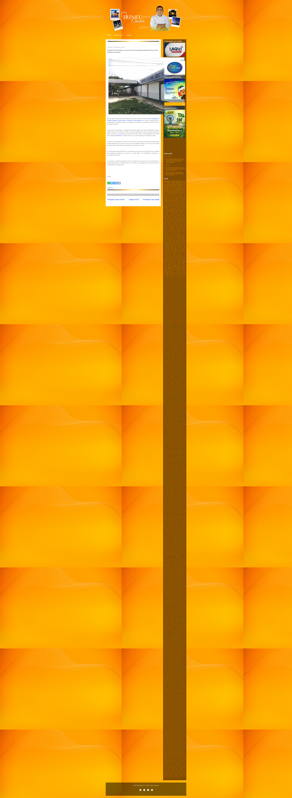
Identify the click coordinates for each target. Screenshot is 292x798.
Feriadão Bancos (173, 491)
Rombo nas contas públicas (175, 694)
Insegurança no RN (168, 206)
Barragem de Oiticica (174, 384)
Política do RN (181, 195)
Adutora (177, 357)
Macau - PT (169, 557)
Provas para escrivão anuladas (179, 671)
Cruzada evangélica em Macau (169, 443)
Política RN (167, 204)
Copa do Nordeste (181, 432)
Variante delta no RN (176, 332)
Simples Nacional (167, 713)
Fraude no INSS (182, 299)
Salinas (177, 325)
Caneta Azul (179, 399)
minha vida (166, 337)
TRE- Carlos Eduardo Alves (175, 722)
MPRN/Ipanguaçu (177, 554)
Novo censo (180, 586)
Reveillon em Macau (175, 693)
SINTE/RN (169, 325)
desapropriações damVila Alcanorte (171, 759)
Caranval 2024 (167, 403)
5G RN (182, 277)
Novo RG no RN (173, 586)
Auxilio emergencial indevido (173, 376)
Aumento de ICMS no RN (169, 372)
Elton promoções (167, 472)
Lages (165, 306)
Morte (181, 224)
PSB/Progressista (172, 621)
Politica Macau (170, 648)
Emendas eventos (181, 473)
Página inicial (134, 199)
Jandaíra (183, 264)
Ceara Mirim (180, 412)
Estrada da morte (174, 297)
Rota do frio (166, 695)
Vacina (165, 332)
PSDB (167, 203)
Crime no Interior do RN (173, 440)
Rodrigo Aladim (179, 323)
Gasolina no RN (174, 238)
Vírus (169, 752)
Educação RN (172, 190)
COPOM (171, 392)
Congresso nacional (180, 233)
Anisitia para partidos (168, 363)
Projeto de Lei (176, 667)
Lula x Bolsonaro (171, 547)
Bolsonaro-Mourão (174, 389)
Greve (173, 199)
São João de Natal (167, 720)
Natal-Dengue (178, 581)
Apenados (178, 364)
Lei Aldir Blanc (166, 539)
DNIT (174, 445)
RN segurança (167, 319)
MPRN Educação (173, 553)
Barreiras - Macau (180, 385)
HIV (175, 263)
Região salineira (168, 196)
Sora (184, 714)
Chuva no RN (182, 254)
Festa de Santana (171, 493)
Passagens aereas (181, 627)
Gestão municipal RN (172, 510)
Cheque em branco (167, 416)
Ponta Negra (179, 652)
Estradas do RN (182, 478)
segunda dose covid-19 (178, 769)
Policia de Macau (179, 647)
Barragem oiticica (170, 385)
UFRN (178, 200)
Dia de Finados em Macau (176, 454)
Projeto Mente (170, 667)
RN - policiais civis (167, 675)
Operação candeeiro (168, 607)
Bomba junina (180, 389)
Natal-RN (178, 190)
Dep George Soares (181, 259)
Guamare (176, 303)
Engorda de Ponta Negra (175, 296)
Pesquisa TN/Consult (170, 639)
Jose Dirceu (172, 531)
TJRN (181, 214)
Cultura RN (180, 290)
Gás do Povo (169, 304)
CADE (180, 282)
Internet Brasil (177, 264)
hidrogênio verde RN (171, 762)
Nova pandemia (173, 585)
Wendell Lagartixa (181, 752)
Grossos (172, 303)
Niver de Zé (166, 584)
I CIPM (184, 518)
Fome (165, 500)
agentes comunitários (168, 755)
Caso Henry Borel (167, 410)
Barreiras (175, 385)
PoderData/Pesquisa (176, 317)
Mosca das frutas (182, 577)
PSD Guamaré (179, 621)
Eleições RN (183, 471)
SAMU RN (180, 699)
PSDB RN (171, 197)
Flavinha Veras (170, 499)
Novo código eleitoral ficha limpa (174, 587)
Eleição (179, 215)
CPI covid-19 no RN (181, 252)
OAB (184, 243)
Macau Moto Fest (172, 310)
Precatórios (171, 270)
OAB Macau (177, 313)
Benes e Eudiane (174, 386)
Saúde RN (166, 200)
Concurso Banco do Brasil (174, 424)
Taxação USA (177, 725)
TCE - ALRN (171, 721)
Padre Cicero (176, 624)
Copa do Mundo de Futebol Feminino (171, 432)
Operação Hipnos (167, 599)
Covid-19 (178, 186)
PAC (181, 313)
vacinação (166, 276)
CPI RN (174, 220)
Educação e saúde (167, 467)
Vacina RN (176, 247)
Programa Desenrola (172, 666)
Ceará (184, 208)
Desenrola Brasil (178, 221)
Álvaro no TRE (182, 772)
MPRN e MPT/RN (170, 554)
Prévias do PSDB (174, 672)
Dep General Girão (171, 450)
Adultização (173, 357)
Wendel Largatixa (174, 752)
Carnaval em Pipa (171, 406)
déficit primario (166, 760)
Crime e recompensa (175, 438)
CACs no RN (170, 390)
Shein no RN (177, 329)
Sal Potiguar (180, 701)
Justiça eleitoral (182, 305)
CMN (174, 391)
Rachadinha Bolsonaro (168, 679)
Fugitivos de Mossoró (174, 504)
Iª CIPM (167, 305)
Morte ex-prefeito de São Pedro (173, 577)
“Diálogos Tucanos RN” (168, 774)
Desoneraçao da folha (176, 453)
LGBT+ (179, 533)
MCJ (184, 223)
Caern (170, 186)
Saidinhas (176, 701)
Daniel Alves (171, 291)
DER (168, 291)
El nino (180, 467)
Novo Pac (166, 313)
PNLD (168, 620)
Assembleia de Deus (181, 369)
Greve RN (177, 194)
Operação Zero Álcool (180, 606)
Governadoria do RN (175, 302)
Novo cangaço (180, 243)
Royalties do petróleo (168, 698)
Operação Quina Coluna (180, 604)
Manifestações (175, 564)
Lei (170, 265)
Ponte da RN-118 (174, 653)
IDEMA (169, 264)
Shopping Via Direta (179, 711)
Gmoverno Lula (182, 511)
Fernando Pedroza (179, 491)
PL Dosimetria (169, 619)
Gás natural (173, 517)
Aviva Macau (172, 378)
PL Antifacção (168, 268)
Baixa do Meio (182, 380)
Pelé (178, 316)
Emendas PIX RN (173, 472)
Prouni (171, 245)
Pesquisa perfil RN (174, 640)
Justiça (175, 223)
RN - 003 (179, 674)
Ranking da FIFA (176, 680)
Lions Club (176, 545)
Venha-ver (172, 333)
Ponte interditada (182, 653)
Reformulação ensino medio (176, 686)
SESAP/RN (166, 272)
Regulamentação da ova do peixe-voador (172, 688)
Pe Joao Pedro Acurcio (173, 631)
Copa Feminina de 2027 (176, 431)
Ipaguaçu (171, 527)
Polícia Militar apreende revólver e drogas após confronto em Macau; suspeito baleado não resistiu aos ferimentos (175, 169)
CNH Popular (177, 391)
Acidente (171, 278)
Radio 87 (183, 679)
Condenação (183, 427)
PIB (175, 617)
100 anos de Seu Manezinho (176, 339)
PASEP (169, 612)
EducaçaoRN (170, 465)
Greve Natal (180, 513)
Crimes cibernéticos (181, 440)
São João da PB (180, 718)
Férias (184, 505)
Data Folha (176, 291)
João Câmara (171, 223)
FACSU (168, 480)
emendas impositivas (173, 760)
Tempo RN (175, 273)
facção (184, 760)
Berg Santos (179, 386)
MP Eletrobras (174, 551)
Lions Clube (180, 545)
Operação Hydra (174, 599)
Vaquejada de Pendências (169, 742)
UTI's (182, 735)
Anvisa (184, 363)
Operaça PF (171, 267)
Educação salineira (175, 467)
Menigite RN (171, 568)
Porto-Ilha (173, 655)
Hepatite (165, 518)
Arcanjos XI (171, 366)
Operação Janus (174, 600)
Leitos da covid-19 (182, 544)
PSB (165, 244)
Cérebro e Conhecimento (180, 444)
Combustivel (179, 220)
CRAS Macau (167, 253)
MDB (173, 265)
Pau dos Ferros (177, 225)
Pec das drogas (167, 632)
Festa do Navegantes (178, 494)
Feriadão (167, 491)
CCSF (184, 390)
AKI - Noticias (182, 349)
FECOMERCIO (175, 480)
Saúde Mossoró (176, 705)
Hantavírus (179, 517)
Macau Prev (180, 559)
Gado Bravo (176, 506)
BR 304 (171, 220)
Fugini (168, 504)
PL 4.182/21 (181, 618)
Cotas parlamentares (181, 437)
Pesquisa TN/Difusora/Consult (180, 639)
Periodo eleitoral (179, 634)
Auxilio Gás (166, 251)
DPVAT (182, 445)
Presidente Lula (182, 660)
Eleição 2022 (173, 192)
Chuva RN (177, 416)
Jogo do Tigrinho (172, 305)
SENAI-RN (167, 700)
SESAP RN (183, 199)
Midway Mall (172, 570)
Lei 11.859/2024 (181, 537)
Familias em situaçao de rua (175, 485)
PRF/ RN (172, 620)
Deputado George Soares (168, 451)
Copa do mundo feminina (172, 256)
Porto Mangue (182, 654)
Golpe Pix (168, 512)
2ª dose (177, 344)
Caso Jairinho (173, 410)
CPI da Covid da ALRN (172, 283)
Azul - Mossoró (178, 378)
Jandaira (176, 212)
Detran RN (170, 194)
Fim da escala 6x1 (176, 299)
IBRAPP (173, 304)
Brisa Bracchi (177, 232)
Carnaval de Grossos (168, 405)
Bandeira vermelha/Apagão (169, 383)
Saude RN (179, 207)
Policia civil (171, 207)
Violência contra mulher (172, 748)
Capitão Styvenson (181, 400)
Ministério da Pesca (168, 573)
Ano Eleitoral (180, 363)
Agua (184, 358)
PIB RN (177, 617)
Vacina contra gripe (174, 739)
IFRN (173, 189)
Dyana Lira (172, 236)
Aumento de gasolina (168, 373)
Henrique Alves (170, 216)
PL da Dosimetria (170, 225)
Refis (171, 685)
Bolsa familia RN (173, 282)
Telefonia (169, 726)
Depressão (177, 450)
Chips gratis (173, 416)
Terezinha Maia (167, 727)
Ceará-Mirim (170, 215)
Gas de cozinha (167, 507)
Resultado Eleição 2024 (171, 691)
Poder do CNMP (170, 646)
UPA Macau (177, 735)
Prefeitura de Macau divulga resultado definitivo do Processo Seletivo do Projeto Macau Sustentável (174, 173)
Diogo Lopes (177, 456)
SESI (170, 700)
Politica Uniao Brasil (181, 648)
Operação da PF (175, 607)
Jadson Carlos (166, 530)
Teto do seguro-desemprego (171, 728)
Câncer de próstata (167, 444)
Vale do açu (183, 741)
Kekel (168, 533)
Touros (172, 247)
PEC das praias (180, 614)
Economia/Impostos (167, 464)
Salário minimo (172, 702)
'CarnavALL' (183, 338)
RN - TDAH (183, 674)
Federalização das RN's (174, 486)
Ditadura (176, 457)
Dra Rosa (166, 460)
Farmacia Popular (181, 261)
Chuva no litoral (182, 416)
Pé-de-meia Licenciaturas (170, 673)
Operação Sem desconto (180, 267)
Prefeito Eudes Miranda (180, 658)
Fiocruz (179, 498)
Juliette (178, 239)
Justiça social (167, 265)
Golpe (165, 512)
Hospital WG (176, 518)
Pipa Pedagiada (182, 641)
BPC (171, 379)
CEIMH (167, 391)
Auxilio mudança (182, 376)
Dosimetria (177, 459)
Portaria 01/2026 (167, 654)
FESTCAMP (181, 480)
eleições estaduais (182, 336)
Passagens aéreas (167, 628)
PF (179, 198)
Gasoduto (172, 507)
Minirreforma (183, 571)
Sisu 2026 (178, 713)
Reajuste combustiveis (181, 681)
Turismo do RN (180, 734)
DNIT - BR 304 (178, 445)
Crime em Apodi (182, 438)
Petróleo (165, 317)
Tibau (170, 330)
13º (180, 230)
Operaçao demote (174, 592)
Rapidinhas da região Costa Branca (172, 246)
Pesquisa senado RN (181, 640)
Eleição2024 (174, 471)
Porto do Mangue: (167, 655)
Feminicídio (166, 298)
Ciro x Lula (179, 420)
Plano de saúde (175, 644)
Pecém (173, 632)
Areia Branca (178, 182)
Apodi (184, 207)
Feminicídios (171, 298)
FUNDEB (172, 211)
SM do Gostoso (176, 700)
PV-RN (167, 624)
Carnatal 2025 (173, 285)
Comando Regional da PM (177, 423)
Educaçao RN (182, 196)
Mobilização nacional (170, 574)
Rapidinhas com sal (179, 319)
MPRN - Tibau (178, 552)
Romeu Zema (182, 694)
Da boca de (166, 259)
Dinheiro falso (171, 456)
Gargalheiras (181, 506)
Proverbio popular (167, 672)
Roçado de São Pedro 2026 (176, 324)
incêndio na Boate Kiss (180, 762)
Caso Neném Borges (179, 410)
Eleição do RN (175, 470)
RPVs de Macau (182, 678)
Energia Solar (166, 296)
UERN (179, 204)
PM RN (175, 619)
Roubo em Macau (172, 695)
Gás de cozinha (181, 205)
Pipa (178, 641)
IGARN (168, 239)
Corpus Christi (182, 433)
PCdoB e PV (176, 612)
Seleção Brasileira (179, 707)
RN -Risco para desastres (175, 675)
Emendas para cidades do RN (170, 474)
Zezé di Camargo (172, 754)
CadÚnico (174, 253)
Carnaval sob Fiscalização (180, 406)
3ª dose (165, 345)
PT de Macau (182, 206)
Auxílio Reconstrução (181, 377)
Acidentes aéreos (170, 356)
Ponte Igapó (168, 653)
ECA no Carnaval (177, 460)
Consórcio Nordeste (176, 255)
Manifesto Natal (182, 564)
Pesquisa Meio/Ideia (170, 638)
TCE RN (179, 721)
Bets (184, 251)
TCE (170, 200)
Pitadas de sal (170, 317)
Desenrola (183, 292)
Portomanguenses (178, 655)
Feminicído (173, 490)
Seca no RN (172, 326)
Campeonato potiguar (173, 398)
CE (182, 232)
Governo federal (181, 238)
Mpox (168, 243)
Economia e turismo (180, 463)
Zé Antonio (178, 754)
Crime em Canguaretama (169, 439)
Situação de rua (177, 714)
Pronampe (170, 668)
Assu (181, 200)
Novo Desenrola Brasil (181, 585)
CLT (171, 391)
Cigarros (183, 419)
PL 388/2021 (176, 618)
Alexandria (166, 360)
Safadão (173, 325)
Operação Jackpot (167, 600)
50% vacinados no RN (178, 345)
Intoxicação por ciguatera (172, 525)
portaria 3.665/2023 (179, 767)
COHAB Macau (167, 392)
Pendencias (182, 194)
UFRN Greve (166, 735)
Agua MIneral (167, 248)
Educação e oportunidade (180, 466)
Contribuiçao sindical (181, 430)
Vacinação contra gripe (170, 740)
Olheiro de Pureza (177, 591)
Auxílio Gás (175, 377)
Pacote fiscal (171, 624)
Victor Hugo (176, 747)
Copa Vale (183, 431)
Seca (181, 705)
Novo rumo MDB (180, 588)
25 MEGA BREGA (172, 344)
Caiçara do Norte (181, 253)
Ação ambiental (167, 379)
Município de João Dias (175, 579)
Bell (184, 385)
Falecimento (177, 483)
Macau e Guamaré (178, 216)
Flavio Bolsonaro (182, 499)
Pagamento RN (182, 624)
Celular (184, 285)
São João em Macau (175, 720)
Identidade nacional (179, 520)
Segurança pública (175, 228)
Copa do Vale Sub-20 (168, 433)
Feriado (180, 490)
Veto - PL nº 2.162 (181, 746)
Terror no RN (179, 727)
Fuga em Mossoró (176, 262)
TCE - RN (176, 721)
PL (184, 617)
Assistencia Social (167, 370)
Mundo (184, 578)
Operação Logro (169, 601)
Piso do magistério (170, 227)
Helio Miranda (179, 222)
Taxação (173, 725)
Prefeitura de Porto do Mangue (173, 660)
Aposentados (172, 365)
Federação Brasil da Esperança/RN (171, 487)
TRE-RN (167, 330)
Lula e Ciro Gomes (179, 546)
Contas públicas (174, 430)
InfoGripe (166, 524)
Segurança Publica (177, 706)
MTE (181, 554)
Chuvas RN (175, 196)
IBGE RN (180, 211)
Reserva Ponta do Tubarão (172, 323)
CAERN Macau (181, 197)
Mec (178, 199)
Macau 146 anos (167, 558)
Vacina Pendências (167, 739)
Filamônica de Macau (178, 497)
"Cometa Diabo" (171, 338)
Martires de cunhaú (173, 566)
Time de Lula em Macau (181, 728)
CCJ (182, 390)
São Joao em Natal (167, 718)
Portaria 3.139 (173, 654)
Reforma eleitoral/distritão (180, 685)
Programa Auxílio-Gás (173, 665)
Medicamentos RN (170, 567)
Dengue (174, 191)
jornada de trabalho (172, 765)
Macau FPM (183, 558)
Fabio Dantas (182, 297)
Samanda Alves (182, 325)
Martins (168, 566)
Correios (171, 235)
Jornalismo (183, 530)
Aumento (170, 231)
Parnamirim (182, 198)
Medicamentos (177, 265)
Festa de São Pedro (178, 493)
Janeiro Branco (172, 530)
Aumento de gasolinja (176, 373)
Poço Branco (176, 318)
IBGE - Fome (166, 519)
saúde (176, 189)
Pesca (184, 634)
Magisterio (166, 311)
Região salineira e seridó (173, 687)
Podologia (180, 244)
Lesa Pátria (166, 545)
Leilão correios (175, 544)
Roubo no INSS (178, 695)
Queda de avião (182, 673)
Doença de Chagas (173, 458)
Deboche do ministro (169, 447)
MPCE (184, 551)
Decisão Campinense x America (179, 447)
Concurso (173, 233)
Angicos (166, 231)
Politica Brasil (171, 318)
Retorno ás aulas (179, 692)
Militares (178, 570)
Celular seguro (166, 286)
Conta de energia (179, 289)
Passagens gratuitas (175, 628)
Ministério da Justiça (181, 572)
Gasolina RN (176, 507)
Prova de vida (176, 245)
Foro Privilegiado (182, 500)
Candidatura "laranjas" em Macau (170, 399)
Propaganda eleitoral (176, 668)
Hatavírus (183, 517)
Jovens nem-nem (178, 531)
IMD (176, 304)
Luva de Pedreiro (178, 547)
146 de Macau (172, 340)
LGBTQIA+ (183, 533)
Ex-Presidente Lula (167, 479)
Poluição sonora (175, 651)
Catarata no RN (178, 411)
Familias (168, 485)
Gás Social (168, 517)
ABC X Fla (172, 349)
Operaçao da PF (167, 592)
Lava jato (180, 534)
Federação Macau (181, 487)
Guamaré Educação (172, 514)
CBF (178, 390)
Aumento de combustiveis (177, 279)
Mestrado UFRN (176, 568)
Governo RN (175, 205)
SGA (184, 212)
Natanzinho (183, 581)
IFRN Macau (179, 192)
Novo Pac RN (167, 586)
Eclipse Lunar (172, 463)
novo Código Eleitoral (180, 275)
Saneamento (166, 326)
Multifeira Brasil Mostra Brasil (169, 312)
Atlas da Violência (167, 371)
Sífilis (168, 721)
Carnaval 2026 (179, 403)
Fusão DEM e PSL (181, 504)
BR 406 (180, 379)
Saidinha (172, 701)
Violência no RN (182, 333)
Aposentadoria (166, 365)
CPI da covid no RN (179, 283)
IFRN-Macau (179, 519)
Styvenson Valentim (176, 715)
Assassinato (166, 220)
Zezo (168, 754)
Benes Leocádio (167, 386)
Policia (180, 203)
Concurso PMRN (170, 426)
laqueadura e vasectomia (180, 765)
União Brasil (178, 218)
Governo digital (179, 512)
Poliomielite (166, 318)
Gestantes (166, 510)
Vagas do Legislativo (169, 741)
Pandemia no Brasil (168, 625)
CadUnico (181, 396)
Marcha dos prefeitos (176, 565)
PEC (170, 613)
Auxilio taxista (166, 377)
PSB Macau (166, 621)
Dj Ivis (169, 458)
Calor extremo (182, 397)
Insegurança (170, 524)
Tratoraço (170, 733)
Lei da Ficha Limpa (177, 306)
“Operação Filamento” (174, 775)
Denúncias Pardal (169, 292)
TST (184, 722)
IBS (170, 519)
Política (165, 218)
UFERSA (175, 200)
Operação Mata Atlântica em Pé (178, 601)
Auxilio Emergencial (181, 249)
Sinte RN (174, 713)
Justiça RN (177, 305)
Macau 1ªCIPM (173, 558)
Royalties (169, 324)
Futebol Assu (173, 505)
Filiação (183, 497)
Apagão (165, 364)
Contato (129, 35)
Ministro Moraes (167, 572)
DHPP (172, 445)
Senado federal (170, 708)
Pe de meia (170, 316)
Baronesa (178, 383)
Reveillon (183, 692)
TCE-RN (181, 329)
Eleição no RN (170, 237)
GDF (172, 506)
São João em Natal (168, 273)
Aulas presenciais (182, 371)
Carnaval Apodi (170, 404)
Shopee (173, 711)
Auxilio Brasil (167, 208)
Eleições (178, 471)
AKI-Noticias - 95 (167, 350)
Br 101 (177, 282)
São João (166, 229)
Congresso (173, 289)
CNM (168, 199)
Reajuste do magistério (168, 682)
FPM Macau (172, 198)
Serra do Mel (182, 228)
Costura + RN (175, 437)
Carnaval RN (176, 404)
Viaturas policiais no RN (169, 747)
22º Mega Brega (182, 342)
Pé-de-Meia (176, 270)
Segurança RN (173, 204)
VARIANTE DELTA (181, 331)
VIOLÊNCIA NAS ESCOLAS (180, 738)
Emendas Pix (179, 472)
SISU (182, 246)
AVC (180, 351)
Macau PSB (171, 559)
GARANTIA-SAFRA (167, 506)
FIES (172, 205)
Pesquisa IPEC (182, 316)
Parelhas (165, 627)
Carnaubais (166, 189)
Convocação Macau (167, 431)
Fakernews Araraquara (171, 483)
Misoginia (174, 573)
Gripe (184, 513)
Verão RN (175, 746)
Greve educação (167, 303)
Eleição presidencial (168, 471)
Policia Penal (169, 647)
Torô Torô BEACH (167, 729)
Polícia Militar (169, 652)
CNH (177, 208)
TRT (182, 722)
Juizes (165, 532)
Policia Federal (180, 646)
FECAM (171, 480)
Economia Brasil (176, 260)
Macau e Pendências (172, 561)
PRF (184, 216)
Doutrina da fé (182, 459)
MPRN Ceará (166, 553)
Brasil (170, 191)
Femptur (177, 490)
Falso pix (171, 484)
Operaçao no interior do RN (169, 593)
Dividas (179, 457)
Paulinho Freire (179, 268)
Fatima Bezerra (182, 237)
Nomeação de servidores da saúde (178, 584)
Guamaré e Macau (181, 514)
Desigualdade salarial (168, 453)
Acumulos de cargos (178, 356)
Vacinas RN (169, 332)
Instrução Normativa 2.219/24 (179, 524)
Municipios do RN (167, 579)
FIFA (184, 480)
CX (184, 232)
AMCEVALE (178, 219)
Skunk (182, 714)
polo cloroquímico (172, 337)
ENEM (167, 191)
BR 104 (173, 379)
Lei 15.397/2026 (170, 538)
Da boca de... (168, 156)
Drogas (169, 460)
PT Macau (176, 206)
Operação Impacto (181, 599)
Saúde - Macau (171, 705)
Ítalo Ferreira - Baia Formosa (175, 773)
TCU (182, 721)
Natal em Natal (172, 243)
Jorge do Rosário (178, 530)
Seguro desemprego (171, 707)
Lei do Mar (168, 541)
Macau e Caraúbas (178, 560)
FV (179, 297)
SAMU (184, 324)
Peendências (178, 632)
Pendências (178, 181)
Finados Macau (167, 498)
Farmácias (183, 485)
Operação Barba (171, 594)
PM (172, 619)
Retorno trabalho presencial (170, 692)
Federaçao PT (182, 486)
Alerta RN (183, 359)
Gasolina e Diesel (182, 507)
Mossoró (119, 135)
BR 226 (177, 379)
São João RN (174, 718)
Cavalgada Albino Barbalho (173, 412)
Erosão (165, 478)
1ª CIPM (176, 340)
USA (180, 735)
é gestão (183, 773)
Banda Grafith (173, 208)
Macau (166, 181)
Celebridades (173, 413)
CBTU (180, 390)
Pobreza (165, 646)
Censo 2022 (178, 413)
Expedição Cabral (175, 479)
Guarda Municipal (182, 303)
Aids (165, 359)
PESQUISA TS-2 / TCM (175, 615)
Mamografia (170, 564)
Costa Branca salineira (168, 437)
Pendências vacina (178, 633)
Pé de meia (182, 245)
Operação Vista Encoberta (169, 606)
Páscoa (179, 672)
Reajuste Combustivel (172, 681)
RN (177, 184)
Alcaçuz (172, 248)
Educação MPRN (171, 466)
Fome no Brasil (168, 262)
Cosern (183, 220)
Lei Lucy (170, 540)
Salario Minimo (167, 228)
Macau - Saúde (182, 557)
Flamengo (166, 499)
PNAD (177, 619)
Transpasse (179, 731)
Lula (174, 194)
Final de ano (174, 498)
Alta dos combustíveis (181, 360)
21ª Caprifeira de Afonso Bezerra (172, 342)
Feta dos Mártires (170, 497)
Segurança (172, 706)
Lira (167, 546)
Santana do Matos (177, 272)
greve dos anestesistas (177, 761)
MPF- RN (169, 552)
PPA (170, 620)
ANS (172, 351)
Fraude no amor (179, 503)
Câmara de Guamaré (180, 257)
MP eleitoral (174, 309)
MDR (182, 240)
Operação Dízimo (170, 597)
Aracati (168, 366)
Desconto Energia (177, 451)
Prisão (165, 199)
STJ (184, 227)
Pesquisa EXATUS (174, 244)
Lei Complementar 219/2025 (175, 539)
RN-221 (177, 678)
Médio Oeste (180, 580)
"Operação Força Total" (179, 276)
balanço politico (176, 755)
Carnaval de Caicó (179, 285)
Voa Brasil (181, 247)
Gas (184, 506)
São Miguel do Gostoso (175, 229)
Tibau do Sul (174, 330)
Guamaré (172, 181)
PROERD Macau (178, 620)
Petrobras (176, 197)
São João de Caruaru (181, 719)
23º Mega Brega (181, 343)
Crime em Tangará (177, 439)
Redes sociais (178, 684)
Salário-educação (179, 702)
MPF (176, 199)
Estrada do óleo (176, 478)
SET (172, 700)
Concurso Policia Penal (177, 426)
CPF (181, 392)
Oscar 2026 (181, 611)
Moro (175, 574)
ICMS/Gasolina (174, 519)
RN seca (168, 678)
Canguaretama (167, 233)
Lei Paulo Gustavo (171, 240)
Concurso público (176, 427)
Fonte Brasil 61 (169, 500)
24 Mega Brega (171, 277)
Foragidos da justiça (175, 500)
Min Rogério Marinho (178, 311)
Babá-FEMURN (177, 380)
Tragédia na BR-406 (173, 731)
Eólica (165, 480)
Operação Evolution (177, 597)
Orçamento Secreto (167, 611)
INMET (165, 223)
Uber (184, 735)
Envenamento (178, 477)
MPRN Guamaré (179, 553)
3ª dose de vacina (170, 345)
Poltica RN (170, 651)
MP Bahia (169, 551)
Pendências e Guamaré (169, 633)
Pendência (183, 632)
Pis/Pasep (166, 207)
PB (164, 268)
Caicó (171, 199)
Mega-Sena (181, 567)
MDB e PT (178, 240)
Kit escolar (172, 533)
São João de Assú (173, 719)
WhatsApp (166, 753)
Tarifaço (183, 229)
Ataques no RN (173, 370)
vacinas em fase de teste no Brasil (173, 772)
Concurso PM (179, 425)
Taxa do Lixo (168, 725)
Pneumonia (183, 645)
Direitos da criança (172, 457)
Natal (167, 185)
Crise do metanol (175, 290)
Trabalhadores (166, 731)
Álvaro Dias (171, 276)
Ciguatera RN (166, 420)
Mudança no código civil (173, 578)
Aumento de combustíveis (180, 372)
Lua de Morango (172, 546)
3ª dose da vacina (178, 277)
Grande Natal (171, 263)
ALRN (174, 184)
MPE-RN (165, 552)
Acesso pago (169, 353)
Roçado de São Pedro (176, 698)
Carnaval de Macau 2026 (177, 405)
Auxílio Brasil (172, 251)
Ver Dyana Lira (176, 333)
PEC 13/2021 (174, 613)
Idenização (173, 520)
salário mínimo (178, 337)
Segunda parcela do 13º (180, 326)
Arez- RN (182, 366)
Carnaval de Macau (168, 195)
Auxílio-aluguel (166, 378)
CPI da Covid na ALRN (171, 393)
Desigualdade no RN (181, 452)
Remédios (183, 271)
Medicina (176, 567)
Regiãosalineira (182, 687)
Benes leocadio (180, 251)
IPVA (173, 264)
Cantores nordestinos (174, 400)
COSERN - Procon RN (177, 392)
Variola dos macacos (170, 275)
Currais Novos (172, 257)
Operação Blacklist (177, 594)
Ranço (182, 680)
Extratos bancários (181, 479)
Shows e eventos (178, 712)
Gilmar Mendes (170, 511)
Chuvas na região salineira (176, 417)
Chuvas (175, 215)
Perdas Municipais (172, 634)
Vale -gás (175, 741)
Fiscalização (183, 498)
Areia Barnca (169, 279)
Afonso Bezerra (174, 185)
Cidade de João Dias (171, 418)
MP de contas (179, 551)
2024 (165, 342)
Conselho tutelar (167, 255)
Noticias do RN (167, 585)
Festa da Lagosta (178, 492)
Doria (168, 459)
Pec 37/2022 (179, 631)
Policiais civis (183, 317)
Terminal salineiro (173, 727)
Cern (181, 286)
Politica (183, 203)
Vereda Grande (170, 746)
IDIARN (183, 222)
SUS (176, 207)
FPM (179, 185)
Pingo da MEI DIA (167, 641)
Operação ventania (171, 608)
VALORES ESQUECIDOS (173, 331)
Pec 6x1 (183, 631)
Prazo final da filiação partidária (170, 658)
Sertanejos (167, 711)
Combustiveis (167, 210)
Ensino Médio (173, 477)
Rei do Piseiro (182, 688)
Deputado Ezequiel (168, 260)
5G (184, 247)
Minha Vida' (178, 571)
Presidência (179, 661)
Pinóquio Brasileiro (174, 641)
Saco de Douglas (167, 701)
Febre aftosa (167, 238)
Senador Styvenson (167, 329)
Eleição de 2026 (169, 470)
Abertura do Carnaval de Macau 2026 (174, 352)
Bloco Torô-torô (167, 282)
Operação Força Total (181, 598)
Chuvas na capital (167, 417)
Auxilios (171, 377)
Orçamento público (175, 611)
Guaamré (166, 514)
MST (179, 309)
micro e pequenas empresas (169, 766)
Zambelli (176, 753)
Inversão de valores (168, 526)
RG (170, 674)
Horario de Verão (171, 518)
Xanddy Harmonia (171, 753)
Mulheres (180, 578)
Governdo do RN (182, 302)
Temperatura (174, 726)
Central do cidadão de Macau (175, 286)
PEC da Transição (174, 614)
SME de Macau (182, 700)
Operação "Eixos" (178, 593)
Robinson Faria (167, 694)
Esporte (168, 222)
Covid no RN (169, 290)
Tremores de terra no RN (176, 733)
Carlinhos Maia (173, 403)
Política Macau (174, 652)
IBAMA (165, 239)
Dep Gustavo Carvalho (177, 292)
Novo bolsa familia (171, 313)
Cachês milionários (179, 284)
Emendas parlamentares (172, 261)
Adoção (183, 356)
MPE (177, 309)
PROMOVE (183, 620)
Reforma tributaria (167, 686)
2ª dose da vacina (182, 344)
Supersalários (182, 715)
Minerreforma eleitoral (171, 571)
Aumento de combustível (171, 249)
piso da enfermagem (175, 230)
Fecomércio (166, 486)
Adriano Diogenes (167, 357)
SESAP (165, 325)
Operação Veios (175, 605)
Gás (165, 517)
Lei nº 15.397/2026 (181, 541)
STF (173, 188)
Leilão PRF (171, 544)
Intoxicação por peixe (181, 525)
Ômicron (183, 204)
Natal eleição (177, 312)
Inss (184, 188)
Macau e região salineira (169, 224)
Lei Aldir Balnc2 (182, 538)
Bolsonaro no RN (167, 389)
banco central (182, 755)
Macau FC (178, 558)
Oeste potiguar (170, 591)
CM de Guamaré (181, 189)
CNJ (181, 391)
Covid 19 (172, 221)
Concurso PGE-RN (173, 425)
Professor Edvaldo (182, 318)
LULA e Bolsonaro (167, 534)
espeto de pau (179, 760)
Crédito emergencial (178, 443)
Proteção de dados (168, 671)
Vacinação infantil (177, 740)
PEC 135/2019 (180, 613)
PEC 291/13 (169, 614)
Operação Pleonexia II (170, 604)
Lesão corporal (171, 545)
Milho (176, 570)
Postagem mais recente (116, 199)
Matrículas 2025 (180, 566)
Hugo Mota (180, 518)
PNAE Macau (181, 619)
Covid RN (176, 235)
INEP (167, 520)
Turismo (179, 273)
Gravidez (183, 512)
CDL (165, 391)
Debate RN (180, 291)
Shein (171, 711)
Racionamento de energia (177, 679)
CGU (170, 391)
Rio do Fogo (182, 693)
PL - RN (166, 618)
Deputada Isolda (182, 450)
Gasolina (176, 211)
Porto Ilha (178, 654)
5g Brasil (183, 230)
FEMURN (166, 197)
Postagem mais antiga (151, 199)
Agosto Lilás (170, 358)
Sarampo (183, 272)
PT (179, 199)
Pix (180, 191)
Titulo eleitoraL (179, 330)
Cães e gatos (173, 444)
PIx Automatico (181, 617)
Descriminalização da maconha (172, 452)
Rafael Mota (172, 319)
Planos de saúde (177, 645)
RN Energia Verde (174, 674)
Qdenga (177, 673)
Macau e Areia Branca (171, 560)
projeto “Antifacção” (179, 768)
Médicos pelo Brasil (174, 580)
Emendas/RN (179, 474)
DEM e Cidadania (167, 445)
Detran (168, 236)
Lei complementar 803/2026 (177, 540)
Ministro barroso (174, 572)
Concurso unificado (167, 289)
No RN (170, 584)
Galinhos (174, 186)
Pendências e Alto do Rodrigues (174, 269)
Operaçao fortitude (181, 592)
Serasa (173, 329)
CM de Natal (173, 252)
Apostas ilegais (179, 365)
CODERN (183, 391)
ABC (168, 349)
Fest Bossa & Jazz (171, 492)
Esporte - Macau (167, 297)
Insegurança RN (180, 304)
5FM (183, 345)
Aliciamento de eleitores (172, 360)
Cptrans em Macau (167, 438)
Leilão (182, 306)
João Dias (183, 531)
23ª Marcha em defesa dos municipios (171, 343)
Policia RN (174, 647)
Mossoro (183, 311)
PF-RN (173, 617)
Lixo (168, 546)
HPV (176, 517)
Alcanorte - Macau (169, 359)
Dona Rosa (180, 458)
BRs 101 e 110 (171, 380)
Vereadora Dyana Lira (174, 745)
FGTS (165, 216)
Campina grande (181, 398)
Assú (181, 188)
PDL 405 (181, 612)
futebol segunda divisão (168, 761)
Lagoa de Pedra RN (174, 534)
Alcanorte (183, 219)
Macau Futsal (166, 559)
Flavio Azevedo (176, 499)
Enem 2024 (175, 237)
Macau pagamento (181, 561)
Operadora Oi (182, 591)
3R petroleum (172, 219)
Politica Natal (175, 648)
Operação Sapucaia (168, 605)
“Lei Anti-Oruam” (176, 774)
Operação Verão (182, 605)
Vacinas (179, 739)
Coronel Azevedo (176, 433)
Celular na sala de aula (173, 254)
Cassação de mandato (171, 411)
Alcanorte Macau (176, 359)
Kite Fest (176, 533)
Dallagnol (169, 446)
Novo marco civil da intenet (171, 588)
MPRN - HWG (173, 552)
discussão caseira (181, 759)
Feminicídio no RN (167, 490)
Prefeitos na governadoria (175, 659)
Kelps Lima (180, 223)
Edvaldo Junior (178, 236)
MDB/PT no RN (168, 309)
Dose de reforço (172, 459)
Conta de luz (167, 235)
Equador (183, 477)
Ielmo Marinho (173, 239)
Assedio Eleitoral (173, 369)
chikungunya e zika (174, 336)
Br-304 (171, 232)
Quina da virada (167, 674)
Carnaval (180, 208)
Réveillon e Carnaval (174, 699)
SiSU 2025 (183, 712)
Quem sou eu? (119, 35)
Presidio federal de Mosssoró (170, 661)
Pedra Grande (174, 316)
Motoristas (166, 578)
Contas (169, 430)
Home (109, 35)
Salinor (168, 702)
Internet (165, 525)
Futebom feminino (179, 505)
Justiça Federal (181, 532)
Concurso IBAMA (182, 424)
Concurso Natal (167, 425)
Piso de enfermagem (173, 203)
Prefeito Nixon (166, 659)
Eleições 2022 (167, 205)
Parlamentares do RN (172, 627)
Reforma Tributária (179, 227)
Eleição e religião (182, 470)
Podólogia (175, 646)
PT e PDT (174, 268)
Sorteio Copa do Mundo (168, 715)
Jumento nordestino (170, 532)
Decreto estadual (173, 259)
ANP (168, 278)
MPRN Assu (183, 552)
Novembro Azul (182, 312)
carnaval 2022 (167, 230)
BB (175, 251)
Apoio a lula (182, 364)
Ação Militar (183, 378)
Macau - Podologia (175, 557)
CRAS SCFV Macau (172, 284)
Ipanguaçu (171, 212)
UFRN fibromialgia (172, 735)
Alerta (180, 359)
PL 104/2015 (170, 618)
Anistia (173, 363)
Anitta (176, 363)
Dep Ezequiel (173, 210)
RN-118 (174, 678)
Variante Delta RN (177, 742)
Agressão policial (180, 358)
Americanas (181, 278)
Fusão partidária (167, 505)
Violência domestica (181, 748)
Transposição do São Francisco (173, 732)
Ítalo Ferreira (166, 773)
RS (180, 270)
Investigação (177, 526)
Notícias (180, 212)
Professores (166, 665)
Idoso (184, 520)
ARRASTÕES (176, 351)
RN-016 (171, 678)
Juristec (176, 532)
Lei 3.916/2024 (176, 538)
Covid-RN (180, 256)
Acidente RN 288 (175, 353)
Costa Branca (167, 221)
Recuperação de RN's (172, 684)
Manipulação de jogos (168, 565)
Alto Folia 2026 (176, 278)
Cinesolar (174, 420)
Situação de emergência (170, 213)
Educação (166, 186)
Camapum (166, 398)
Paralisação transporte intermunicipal (176, 626)
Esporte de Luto (170, 478)
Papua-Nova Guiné (176, 625)
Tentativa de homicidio (181, 726)
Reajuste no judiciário (176, 682)
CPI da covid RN (179, 393)
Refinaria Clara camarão (174, 271)
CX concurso (177, 396)
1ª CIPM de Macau (181, 340)
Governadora (173, 512)
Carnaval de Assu (182, 404)
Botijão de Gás (167, 252)
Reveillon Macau (167, 693)
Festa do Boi (177, 298)
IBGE (177, 198)
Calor (169, 285)
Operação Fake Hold (172, 598)
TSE (171, 189)
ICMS (177, 191)
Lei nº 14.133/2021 (174, 541)
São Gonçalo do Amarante (174, 214)
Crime (168, 192)
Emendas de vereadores (173, 473)
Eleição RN (166, 198)
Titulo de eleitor (171, 218)
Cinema (171, 420)
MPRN (173, 182)
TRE (172, 200)
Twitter (184, 734)
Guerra (165, 304)
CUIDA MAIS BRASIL (170, 396)
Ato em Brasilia (175, 371)
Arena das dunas (177, 366)
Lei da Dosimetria (170, 306)
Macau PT (176, 559)
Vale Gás (178, 741)
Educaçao (176, 195)
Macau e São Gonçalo (180, 310)
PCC (172, 612)
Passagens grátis (182, 628)
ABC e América (177, 349)
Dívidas (172, 460)
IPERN (169, 520)
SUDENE (171, 272)
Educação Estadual (177, 465)
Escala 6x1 (183, 296)
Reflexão (174, 685)
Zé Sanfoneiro (182, 754)
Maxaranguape (171, 311)
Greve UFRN (173, 222)
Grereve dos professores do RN (170, 513)
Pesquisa (168, 244)
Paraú (184, 626)
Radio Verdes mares (168, 680)
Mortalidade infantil (179, 574)
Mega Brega (177, 224)
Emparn (183, 215)
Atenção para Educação (180, 370)
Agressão (174, 358)
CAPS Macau (174, 390)
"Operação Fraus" (177, 338)
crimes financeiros (181, 758)
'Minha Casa (166, 339)
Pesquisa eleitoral (167, 640)
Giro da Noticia (176, 511)
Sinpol (172, 713)
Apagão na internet (171, 364)
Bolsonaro (166, 190)
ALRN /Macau (173, 350)
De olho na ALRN (175, 446)
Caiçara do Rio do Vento (174, 397)
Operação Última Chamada (180, 608)
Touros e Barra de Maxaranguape (178, 729)
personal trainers (172, 767)
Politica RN (177, 188)
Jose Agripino (166, 531)
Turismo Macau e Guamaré (172, 734)
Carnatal (166, 254)
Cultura (184, 443)
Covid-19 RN (169, 188)
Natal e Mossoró (171, 581)
